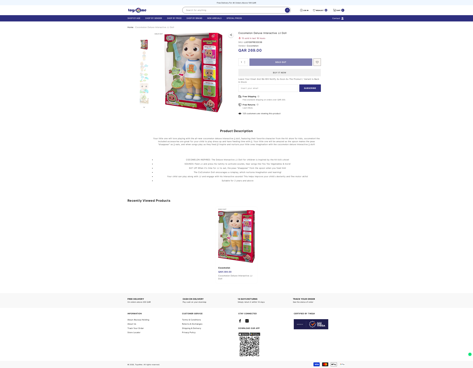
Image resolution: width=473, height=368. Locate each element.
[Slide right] (144, 107)
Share (230, 34)
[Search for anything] (236, 10)
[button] (338, 10)
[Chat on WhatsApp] (470, 353)
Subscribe (310, 88)
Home (130, 27)
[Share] (230, 34)
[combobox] (233, 10)
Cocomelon (252, 46)
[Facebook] (240, 321)
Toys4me (139, 365)
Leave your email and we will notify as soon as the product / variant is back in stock (278, 80)
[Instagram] (247, 321)
